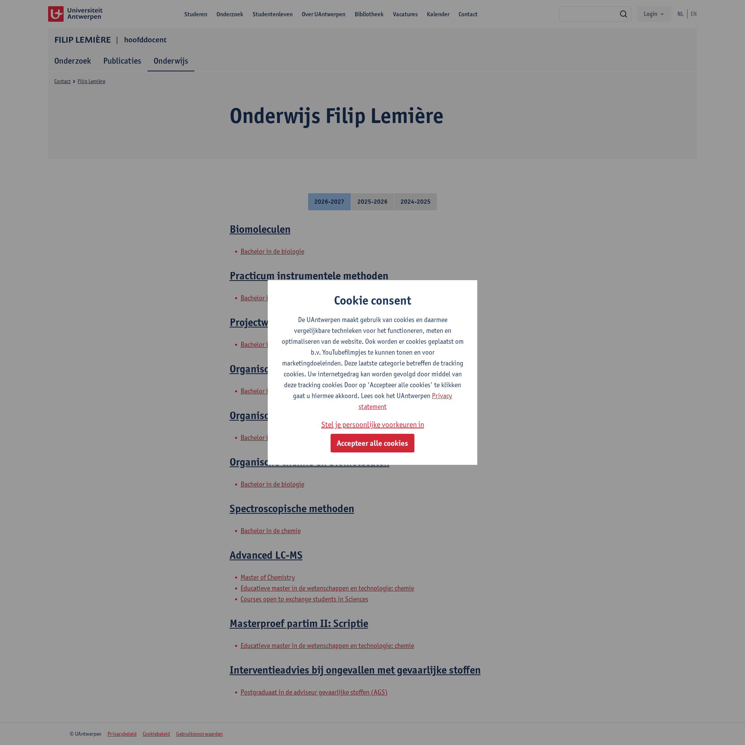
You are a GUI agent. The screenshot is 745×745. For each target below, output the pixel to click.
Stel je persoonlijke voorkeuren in (372, 424)
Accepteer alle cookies (372, 443)
